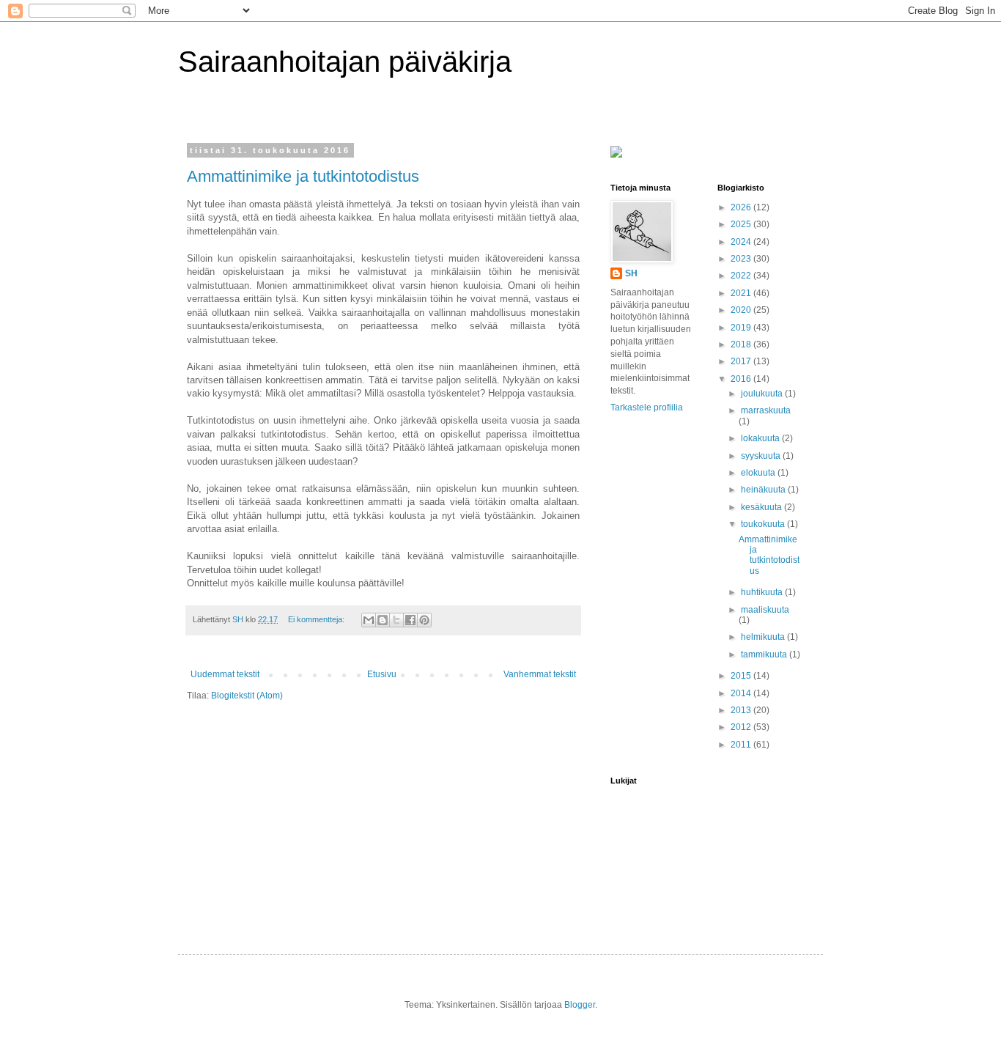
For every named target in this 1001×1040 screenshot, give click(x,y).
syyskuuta (762, 456)
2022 (742, 275)
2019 (742, 327)
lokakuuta (761, 438)
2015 (742, 676)
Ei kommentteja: (317, 619)
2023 (742, 259)
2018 (742, 344)
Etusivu (381, 674)
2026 (742, 207)
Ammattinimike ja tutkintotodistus (303, 176)
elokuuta (759, 473)
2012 (742, 727)
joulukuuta (763, 393)
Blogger (579, 1005)
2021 (742, 293)
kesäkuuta (762, 507)
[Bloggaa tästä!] (382, 620)
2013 (742, 710)
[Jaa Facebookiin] (410, 620)
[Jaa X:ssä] (396, 620)
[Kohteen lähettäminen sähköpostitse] (368, 620)
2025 (742, 224)
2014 (742, 693)
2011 (742, 745)
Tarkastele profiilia (646, 407)
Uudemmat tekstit (225, 674)
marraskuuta (766, 410)
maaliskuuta (765, 610)
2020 (742, 310)
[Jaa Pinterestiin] (424, 620)
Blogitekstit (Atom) (247, 695)
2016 (742, 379)
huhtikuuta (763, 592)
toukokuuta (764, 524)
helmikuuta (764, 637)
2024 (742, 242)
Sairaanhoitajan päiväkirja (344, 61)
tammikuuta (765, 654)
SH (631, 273)
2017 (742, 361)
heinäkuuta (764, 489)
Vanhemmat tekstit (539, 674)
